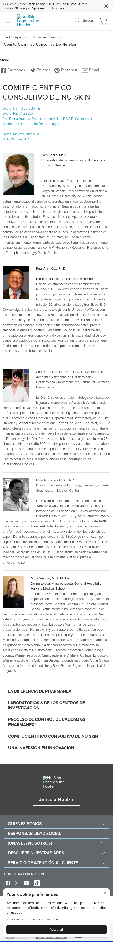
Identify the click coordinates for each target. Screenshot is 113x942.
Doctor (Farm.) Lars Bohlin (21, 108)
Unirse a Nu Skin (56, 799)
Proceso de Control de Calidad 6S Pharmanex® (46, 722)
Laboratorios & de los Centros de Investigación (46, 705)
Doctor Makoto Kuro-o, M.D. (23, 134)
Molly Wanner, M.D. (16, 139)
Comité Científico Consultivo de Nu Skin (53, 736)
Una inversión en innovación (41, 748)
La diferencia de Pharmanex (39, 691)
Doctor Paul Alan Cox (18, 113)
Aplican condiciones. (48, 8)
